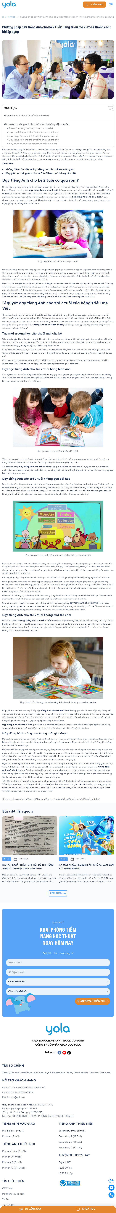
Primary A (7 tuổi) (12, 1157)
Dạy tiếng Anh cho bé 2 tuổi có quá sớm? (27, 115)
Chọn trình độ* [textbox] (17, 982)
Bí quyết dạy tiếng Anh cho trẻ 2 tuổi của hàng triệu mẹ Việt (37, 124)
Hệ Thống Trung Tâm (13, 1194)
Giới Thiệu (7, 1188)
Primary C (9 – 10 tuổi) (14, 1168)
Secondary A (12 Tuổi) (70, 1136)
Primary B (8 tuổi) (12, 1162)
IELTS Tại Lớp (65, 1173)
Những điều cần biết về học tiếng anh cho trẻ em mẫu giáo (39, 169)
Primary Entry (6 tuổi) (14, 1151)
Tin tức (11, 17)
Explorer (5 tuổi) (11, 1136)
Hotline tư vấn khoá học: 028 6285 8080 (23, 1087)
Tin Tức (6, 1199)
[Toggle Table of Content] (109, 108)
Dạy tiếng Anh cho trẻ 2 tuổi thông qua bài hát (33, 136)
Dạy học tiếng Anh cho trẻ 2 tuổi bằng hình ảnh (34, 132)
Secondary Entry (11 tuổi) (72, 1131)
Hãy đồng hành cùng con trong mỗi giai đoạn (33, 144)
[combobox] (58, 982)
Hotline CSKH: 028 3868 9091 (18, 1092)
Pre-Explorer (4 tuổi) (13, 1131)
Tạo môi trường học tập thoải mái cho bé (31, 128)
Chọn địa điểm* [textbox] (17, 991)
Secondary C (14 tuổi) (70, 1147)
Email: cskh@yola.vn (13, 1097)
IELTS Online (65, 1168)
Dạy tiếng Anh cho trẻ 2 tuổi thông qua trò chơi (34, 140)
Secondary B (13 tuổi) (70, 1142)
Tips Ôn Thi (8, 1205)
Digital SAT (65, 1162)
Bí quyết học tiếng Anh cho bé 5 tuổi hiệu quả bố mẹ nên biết (40, 173)
